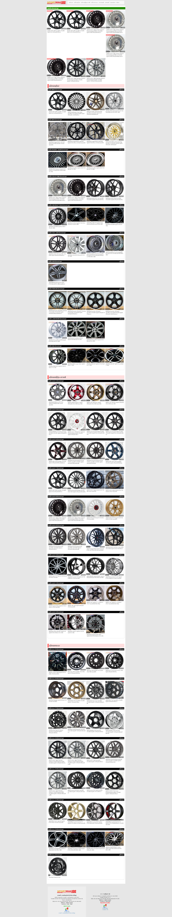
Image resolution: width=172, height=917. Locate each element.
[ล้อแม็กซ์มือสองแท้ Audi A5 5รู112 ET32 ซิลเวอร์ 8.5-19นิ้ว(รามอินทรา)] (57, 272)
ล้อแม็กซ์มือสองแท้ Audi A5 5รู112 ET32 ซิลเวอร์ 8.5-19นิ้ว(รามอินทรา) (57, 283)
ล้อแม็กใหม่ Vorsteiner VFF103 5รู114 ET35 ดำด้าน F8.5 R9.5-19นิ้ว (76, 849)
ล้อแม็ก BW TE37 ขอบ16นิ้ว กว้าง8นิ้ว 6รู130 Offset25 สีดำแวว (114, 700)
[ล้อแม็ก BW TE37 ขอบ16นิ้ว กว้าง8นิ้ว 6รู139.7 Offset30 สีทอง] (76, 690)
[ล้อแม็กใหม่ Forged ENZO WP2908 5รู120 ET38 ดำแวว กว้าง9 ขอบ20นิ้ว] (95, 131)
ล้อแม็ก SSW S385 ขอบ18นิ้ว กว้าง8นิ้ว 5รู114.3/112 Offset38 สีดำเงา (75, 31)
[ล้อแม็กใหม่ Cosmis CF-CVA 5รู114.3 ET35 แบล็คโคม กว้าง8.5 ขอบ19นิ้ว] (114, 566)
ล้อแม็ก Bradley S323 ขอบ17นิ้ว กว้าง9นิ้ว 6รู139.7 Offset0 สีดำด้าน (95, 730)
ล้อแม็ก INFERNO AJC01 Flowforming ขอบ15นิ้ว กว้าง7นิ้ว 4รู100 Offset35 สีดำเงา (57, 433)
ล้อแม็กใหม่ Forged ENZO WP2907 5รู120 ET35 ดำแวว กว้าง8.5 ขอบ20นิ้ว (77, 142)
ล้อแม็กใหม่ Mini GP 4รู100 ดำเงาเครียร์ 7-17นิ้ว (114, 364)
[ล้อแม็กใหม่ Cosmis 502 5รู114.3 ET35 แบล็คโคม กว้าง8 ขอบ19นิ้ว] (76, 566)
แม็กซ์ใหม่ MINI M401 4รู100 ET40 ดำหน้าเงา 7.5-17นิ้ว (57, 366)
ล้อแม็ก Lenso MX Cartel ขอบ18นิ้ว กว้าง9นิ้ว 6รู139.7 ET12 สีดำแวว (95, 790)
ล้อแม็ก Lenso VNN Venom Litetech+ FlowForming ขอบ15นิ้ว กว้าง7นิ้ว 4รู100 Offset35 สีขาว (76, 433)
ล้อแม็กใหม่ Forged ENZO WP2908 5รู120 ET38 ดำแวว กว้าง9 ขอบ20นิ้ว (95, 142)
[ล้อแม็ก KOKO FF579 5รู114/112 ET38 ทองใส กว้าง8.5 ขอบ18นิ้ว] (114, 507)
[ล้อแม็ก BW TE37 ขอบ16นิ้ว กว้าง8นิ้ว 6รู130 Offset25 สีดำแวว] (114, 689)
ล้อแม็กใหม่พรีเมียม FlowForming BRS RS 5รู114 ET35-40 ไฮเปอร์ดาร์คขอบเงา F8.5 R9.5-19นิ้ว (95, 255)
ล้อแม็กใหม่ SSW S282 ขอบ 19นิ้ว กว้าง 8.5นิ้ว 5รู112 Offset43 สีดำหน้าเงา (57, 254)
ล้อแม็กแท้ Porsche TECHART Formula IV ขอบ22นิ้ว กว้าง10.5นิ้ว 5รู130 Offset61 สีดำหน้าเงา (77, 312)
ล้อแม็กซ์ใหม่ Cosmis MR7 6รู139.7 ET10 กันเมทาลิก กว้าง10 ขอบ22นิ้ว (94, 822)
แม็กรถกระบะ (94, 2)
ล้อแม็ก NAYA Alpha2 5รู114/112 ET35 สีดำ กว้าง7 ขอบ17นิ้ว (95, 490)
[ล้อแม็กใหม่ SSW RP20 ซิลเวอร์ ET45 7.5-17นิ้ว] (76, 244)
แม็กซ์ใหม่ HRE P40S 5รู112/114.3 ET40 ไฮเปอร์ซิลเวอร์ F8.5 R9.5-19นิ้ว (114, 111)
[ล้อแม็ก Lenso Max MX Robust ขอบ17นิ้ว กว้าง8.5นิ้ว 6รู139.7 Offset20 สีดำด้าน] (57, 719)
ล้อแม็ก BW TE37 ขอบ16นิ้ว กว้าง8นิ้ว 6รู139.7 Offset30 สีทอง (76, 701)
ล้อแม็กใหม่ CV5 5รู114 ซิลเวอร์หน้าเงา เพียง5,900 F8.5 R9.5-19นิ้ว (57, 849)
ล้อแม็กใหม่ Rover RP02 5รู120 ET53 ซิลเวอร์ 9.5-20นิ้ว (95, 340)
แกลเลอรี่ (107, 2)
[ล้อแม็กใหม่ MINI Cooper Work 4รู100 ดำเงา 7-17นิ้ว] (76, 355)
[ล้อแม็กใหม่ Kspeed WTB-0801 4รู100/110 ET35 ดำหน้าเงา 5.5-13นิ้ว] (95, 623)
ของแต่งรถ (112, 2)
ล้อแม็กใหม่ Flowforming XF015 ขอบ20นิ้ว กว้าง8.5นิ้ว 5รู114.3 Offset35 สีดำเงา (56, 548)
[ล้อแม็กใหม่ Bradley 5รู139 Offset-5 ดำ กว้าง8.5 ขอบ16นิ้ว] (57, 689)
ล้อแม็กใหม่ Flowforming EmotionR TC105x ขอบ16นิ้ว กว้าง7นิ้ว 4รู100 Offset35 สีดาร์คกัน (95, 462)
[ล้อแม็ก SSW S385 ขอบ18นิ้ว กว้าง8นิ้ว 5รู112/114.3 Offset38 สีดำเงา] (56, 19)
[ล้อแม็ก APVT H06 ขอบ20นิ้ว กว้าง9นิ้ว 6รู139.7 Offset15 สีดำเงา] (95, 749)
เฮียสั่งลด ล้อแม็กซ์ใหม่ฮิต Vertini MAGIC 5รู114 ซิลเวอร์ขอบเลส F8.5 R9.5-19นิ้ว (113, 848)
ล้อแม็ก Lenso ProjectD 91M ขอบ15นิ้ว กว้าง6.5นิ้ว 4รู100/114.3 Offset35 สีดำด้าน (96, 433)
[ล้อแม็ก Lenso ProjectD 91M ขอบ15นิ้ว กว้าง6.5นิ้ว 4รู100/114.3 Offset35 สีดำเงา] (114, 421)
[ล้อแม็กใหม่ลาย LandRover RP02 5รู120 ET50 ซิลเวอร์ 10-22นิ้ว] (76, 328)
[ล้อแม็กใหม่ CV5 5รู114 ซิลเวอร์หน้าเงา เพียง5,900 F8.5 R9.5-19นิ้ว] (57, 839)
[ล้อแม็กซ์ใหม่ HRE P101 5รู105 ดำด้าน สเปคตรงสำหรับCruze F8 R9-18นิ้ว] (95, 214)
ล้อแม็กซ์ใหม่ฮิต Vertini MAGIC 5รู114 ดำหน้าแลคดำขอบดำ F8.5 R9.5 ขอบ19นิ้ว (95, 576)
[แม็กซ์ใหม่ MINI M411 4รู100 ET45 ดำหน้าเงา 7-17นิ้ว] (95, 355)
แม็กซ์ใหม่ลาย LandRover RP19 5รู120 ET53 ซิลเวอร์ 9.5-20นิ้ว (57, 340)
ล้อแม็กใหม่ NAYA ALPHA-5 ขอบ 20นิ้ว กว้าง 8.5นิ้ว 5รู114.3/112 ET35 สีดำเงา (114, 547)
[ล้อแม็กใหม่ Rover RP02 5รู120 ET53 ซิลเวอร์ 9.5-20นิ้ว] (95, 329)
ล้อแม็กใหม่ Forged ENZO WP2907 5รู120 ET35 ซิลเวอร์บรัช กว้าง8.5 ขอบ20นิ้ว (57, 143)
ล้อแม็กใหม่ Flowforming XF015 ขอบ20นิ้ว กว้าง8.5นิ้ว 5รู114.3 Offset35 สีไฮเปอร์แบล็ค (75, 548)
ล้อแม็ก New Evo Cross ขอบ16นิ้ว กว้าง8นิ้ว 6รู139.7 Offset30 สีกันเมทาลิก (95, 702)
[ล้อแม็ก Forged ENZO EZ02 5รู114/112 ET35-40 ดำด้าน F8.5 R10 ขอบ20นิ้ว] (95, 537)
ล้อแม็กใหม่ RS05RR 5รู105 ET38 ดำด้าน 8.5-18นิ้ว (57, 227)
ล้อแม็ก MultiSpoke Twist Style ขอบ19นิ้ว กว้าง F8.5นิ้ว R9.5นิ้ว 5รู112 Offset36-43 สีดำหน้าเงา (76, 113)
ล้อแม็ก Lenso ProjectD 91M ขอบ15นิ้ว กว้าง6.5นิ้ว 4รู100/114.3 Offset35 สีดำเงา (115, 433)
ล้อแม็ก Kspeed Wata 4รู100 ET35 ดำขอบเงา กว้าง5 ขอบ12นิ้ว (57, 606)
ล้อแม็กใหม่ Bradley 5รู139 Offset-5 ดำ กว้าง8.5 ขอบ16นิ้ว (58, 700)
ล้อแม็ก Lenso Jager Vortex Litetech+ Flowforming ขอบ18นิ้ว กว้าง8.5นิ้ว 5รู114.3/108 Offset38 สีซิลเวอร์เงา (115, 31)
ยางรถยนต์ (101, 2)
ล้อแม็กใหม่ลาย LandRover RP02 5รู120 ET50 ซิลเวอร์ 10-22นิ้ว (75, 338)
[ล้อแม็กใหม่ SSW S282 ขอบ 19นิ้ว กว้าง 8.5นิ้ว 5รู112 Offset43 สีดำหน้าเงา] (57, 243)
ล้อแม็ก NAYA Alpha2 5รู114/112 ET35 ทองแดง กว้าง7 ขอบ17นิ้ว (114, 490)
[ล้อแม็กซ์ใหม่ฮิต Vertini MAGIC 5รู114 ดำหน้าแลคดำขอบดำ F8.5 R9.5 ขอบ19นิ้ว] (95, 566)
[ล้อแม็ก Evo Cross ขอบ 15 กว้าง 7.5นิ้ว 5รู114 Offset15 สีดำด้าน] (114, 660)
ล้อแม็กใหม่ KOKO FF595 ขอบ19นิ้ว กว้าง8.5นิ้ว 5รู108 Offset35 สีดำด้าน (114, 199)
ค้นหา (118, 2)
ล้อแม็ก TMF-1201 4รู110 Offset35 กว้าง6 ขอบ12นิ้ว (76, 606)
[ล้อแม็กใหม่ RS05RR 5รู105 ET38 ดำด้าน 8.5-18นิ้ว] (57, 216)
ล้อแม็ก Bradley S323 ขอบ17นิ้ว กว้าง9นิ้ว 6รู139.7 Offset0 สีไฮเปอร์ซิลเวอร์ (114, 732)
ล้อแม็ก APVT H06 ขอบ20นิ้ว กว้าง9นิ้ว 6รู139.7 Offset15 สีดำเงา (95, 760)
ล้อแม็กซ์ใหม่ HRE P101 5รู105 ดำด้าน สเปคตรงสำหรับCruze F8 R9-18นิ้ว (95, 223)
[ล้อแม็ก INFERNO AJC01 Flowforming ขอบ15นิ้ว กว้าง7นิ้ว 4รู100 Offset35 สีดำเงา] (57, 421)
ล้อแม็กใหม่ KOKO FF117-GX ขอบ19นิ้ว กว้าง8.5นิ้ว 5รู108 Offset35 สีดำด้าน (95, 199)
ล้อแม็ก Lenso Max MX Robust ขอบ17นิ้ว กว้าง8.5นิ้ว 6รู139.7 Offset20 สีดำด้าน (56, 731)
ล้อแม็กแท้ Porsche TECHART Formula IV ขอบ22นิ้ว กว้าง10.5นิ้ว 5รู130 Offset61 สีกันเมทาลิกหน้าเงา (58, 312)
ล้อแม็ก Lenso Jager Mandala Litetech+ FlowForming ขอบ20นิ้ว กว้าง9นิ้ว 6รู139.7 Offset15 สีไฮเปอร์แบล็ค (96, 79)
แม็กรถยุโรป (77, 2)
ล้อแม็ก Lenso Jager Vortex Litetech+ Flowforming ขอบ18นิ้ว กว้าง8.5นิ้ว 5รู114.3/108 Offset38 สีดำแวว (95, 31)
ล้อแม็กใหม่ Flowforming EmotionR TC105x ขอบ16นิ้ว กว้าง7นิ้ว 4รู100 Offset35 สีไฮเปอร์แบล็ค (76, 462)
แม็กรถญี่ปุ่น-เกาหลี (85, 2)
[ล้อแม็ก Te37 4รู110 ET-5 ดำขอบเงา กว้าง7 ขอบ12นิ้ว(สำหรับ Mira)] (95, 593)
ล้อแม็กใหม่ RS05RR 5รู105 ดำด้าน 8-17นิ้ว (114, 225)
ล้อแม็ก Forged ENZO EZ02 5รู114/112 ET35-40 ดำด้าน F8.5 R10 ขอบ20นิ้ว (95, 549)
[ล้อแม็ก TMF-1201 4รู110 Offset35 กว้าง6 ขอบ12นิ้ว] (76, 594)
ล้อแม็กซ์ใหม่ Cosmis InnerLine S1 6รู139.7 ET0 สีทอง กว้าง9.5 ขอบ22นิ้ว (76, 822)
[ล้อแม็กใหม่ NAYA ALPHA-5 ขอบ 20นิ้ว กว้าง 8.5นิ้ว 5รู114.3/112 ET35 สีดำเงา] (114, 536)
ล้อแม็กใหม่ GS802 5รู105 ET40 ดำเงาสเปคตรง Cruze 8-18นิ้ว (76, 223)
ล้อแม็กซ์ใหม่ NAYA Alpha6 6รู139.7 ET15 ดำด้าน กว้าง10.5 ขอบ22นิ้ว (57, 821)
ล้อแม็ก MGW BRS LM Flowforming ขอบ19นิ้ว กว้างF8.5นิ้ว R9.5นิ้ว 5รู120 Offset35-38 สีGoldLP (114, 143)
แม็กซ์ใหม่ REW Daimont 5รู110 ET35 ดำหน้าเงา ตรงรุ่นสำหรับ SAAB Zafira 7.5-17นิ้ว (57, 170)
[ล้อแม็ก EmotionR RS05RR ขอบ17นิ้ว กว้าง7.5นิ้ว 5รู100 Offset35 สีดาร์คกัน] (76, 479)
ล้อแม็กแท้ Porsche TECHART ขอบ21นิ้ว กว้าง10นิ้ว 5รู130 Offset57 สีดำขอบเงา (96, 312)
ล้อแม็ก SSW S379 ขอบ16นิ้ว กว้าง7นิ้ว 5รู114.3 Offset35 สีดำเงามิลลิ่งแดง (57, 462)
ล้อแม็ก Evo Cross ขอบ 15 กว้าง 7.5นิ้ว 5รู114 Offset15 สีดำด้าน (114, 671)
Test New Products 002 (54, 877)
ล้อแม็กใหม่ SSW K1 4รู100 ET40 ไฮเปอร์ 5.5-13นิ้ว (76, 631)
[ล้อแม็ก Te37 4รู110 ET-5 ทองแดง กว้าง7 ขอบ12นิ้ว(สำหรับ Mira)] (114, 593)
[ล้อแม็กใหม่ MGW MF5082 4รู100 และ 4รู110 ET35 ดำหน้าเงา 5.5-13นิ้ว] (57, 622)
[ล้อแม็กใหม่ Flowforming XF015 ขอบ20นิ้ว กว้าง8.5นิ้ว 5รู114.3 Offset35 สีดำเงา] (57, 536)
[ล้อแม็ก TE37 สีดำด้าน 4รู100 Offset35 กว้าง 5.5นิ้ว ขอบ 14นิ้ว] (114, 392)
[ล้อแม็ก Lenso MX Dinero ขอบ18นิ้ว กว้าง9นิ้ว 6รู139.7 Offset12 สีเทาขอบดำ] (76, 780)
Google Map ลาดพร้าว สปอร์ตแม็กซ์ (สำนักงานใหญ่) (67, 912)
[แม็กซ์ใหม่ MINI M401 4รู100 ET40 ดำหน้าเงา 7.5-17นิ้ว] (57, 356)
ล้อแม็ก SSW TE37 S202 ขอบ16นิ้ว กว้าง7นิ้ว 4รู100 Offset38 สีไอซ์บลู (114, 462)
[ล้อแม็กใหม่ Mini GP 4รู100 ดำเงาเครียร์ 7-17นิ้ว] (114, 355)
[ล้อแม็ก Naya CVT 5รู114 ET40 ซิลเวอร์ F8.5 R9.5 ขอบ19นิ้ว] (57, 565)
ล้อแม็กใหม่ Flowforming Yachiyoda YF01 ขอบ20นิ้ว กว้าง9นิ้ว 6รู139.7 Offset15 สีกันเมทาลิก (114, 760)
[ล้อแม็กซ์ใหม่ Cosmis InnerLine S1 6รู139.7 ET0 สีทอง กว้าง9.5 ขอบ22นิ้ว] (76, 811)
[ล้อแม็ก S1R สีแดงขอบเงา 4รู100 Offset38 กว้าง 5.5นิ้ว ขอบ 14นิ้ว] (76, 392)
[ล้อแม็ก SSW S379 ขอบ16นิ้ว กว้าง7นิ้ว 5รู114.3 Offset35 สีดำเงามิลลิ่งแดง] (57, 450)
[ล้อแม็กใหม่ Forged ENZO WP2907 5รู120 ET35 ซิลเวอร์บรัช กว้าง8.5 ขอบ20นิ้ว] (57, 131)
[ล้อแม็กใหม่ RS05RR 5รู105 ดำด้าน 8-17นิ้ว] (114, 215)
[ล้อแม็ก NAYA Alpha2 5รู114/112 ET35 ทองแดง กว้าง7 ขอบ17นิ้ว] (114, 479)
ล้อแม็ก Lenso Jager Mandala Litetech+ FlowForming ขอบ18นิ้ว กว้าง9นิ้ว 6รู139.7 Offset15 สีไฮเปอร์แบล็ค (57, 793)
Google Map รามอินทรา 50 (105, 909)
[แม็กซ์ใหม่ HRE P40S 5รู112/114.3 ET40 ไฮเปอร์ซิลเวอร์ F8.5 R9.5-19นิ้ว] (114, 100)
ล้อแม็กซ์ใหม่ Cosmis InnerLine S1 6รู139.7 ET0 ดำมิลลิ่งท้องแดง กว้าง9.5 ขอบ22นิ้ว (115, 823)
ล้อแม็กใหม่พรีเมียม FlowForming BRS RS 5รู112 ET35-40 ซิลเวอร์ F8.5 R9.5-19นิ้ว (114, 253)
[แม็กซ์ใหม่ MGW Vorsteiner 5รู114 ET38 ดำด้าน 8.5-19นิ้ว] (95, 839)
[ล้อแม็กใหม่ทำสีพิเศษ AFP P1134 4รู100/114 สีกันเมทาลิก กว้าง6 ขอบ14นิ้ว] (57, 392)
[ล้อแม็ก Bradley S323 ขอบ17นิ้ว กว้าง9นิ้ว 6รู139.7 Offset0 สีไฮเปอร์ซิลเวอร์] (114, 719)
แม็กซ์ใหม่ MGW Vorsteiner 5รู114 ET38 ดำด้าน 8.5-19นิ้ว (96, 849)
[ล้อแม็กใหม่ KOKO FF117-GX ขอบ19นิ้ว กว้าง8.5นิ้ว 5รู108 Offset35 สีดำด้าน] (95, 187)
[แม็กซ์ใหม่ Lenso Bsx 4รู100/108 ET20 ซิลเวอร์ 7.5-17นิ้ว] (76, 159)
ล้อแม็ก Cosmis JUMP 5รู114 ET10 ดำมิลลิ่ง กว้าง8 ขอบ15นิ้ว (57, 673)
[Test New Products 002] (57, 866)
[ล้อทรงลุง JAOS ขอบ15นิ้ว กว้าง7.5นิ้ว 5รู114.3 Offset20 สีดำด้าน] (76, 661)
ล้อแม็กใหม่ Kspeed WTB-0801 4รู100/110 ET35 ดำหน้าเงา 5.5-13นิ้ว (95, 635)
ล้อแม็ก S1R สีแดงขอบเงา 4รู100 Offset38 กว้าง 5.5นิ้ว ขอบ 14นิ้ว (75, 403)
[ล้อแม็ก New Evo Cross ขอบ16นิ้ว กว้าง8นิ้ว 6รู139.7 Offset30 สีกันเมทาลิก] (95, 690)
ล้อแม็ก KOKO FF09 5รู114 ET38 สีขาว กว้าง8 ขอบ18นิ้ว (95, 518)
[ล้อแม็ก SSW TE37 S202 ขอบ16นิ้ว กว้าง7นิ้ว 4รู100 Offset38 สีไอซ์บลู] (114, 450)
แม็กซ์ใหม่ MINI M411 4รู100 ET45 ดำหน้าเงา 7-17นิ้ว (96, 364)
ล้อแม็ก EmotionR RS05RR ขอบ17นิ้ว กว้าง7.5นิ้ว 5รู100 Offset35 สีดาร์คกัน (76, 491)
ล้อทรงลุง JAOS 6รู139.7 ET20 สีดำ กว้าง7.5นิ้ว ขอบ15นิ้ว (95, 671)
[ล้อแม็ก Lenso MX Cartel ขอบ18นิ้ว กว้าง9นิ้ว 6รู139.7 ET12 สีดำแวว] (95, 780)
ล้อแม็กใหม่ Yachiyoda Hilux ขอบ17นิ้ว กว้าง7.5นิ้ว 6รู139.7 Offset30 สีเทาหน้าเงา (77, 731)
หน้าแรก (71, 2)
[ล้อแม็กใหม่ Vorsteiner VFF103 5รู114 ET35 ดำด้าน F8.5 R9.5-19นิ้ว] (76, 839)
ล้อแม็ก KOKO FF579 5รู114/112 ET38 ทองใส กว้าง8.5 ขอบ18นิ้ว (114, 518)
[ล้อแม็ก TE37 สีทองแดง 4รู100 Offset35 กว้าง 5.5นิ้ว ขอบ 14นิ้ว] (95, 392)
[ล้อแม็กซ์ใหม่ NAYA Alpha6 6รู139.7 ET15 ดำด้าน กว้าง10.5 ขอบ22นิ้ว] (57, 810)
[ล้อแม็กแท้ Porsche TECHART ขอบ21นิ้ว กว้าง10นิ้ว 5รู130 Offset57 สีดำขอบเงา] (95, 300)
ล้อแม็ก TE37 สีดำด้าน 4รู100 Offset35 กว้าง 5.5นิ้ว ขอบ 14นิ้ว (115, 403)
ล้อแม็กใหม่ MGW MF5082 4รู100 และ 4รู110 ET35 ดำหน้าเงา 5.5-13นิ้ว (57, 631)
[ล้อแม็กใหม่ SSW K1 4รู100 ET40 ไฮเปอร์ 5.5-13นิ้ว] (76, 622)
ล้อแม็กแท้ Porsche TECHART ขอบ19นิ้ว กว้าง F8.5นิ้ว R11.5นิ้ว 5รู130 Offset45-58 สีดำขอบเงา (114, 312)
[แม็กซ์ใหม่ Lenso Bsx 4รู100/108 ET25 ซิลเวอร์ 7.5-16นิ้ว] (95, 159)
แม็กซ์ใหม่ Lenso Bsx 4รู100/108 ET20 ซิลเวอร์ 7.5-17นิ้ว (77, 168)
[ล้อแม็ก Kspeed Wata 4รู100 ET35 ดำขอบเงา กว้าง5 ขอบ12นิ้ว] (57, 594)
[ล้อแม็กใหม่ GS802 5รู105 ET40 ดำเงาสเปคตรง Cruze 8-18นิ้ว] (76, 214)
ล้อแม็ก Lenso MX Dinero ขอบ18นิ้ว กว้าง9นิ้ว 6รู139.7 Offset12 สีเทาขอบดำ (76, 791)
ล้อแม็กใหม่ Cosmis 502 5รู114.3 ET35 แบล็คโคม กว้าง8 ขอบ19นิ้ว (76, 577)
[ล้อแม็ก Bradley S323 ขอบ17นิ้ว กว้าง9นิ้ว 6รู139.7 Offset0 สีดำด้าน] (95, 719)
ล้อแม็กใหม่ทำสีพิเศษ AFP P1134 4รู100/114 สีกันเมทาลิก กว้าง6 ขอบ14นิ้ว (56, 403)
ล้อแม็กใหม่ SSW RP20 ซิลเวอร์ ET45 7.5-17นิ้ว (76, 255)
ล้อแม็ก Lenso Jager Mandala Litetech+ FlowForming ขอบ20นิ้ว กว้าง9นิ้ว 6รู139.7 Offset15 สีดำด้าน (76, 79)
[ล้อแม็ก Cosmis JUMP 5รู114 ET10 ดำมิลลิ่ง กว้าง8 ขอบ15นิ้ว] (57, 661)
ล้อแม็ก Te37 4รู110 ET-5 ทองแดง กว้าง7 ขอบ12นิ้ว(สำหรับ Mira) (113, 603)
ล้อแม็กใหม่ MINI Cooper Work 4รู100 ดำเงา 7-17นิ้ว (76, 364)
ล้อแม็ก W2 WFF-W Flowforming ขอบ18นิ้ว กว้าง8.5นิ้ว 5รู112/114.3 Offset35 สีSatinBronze (94, 113)
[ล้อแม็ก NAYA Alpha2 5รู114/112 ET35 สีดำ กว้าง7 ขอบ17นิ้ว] (95, 479)
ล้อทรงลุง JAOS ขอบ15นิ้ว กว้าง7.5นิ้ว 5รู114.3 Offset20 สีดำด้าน (76, 672)
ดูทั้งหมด (121, 89)
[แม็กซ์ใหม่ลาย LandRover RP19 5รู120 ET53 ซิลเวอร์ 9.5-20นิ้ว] (57, 329)
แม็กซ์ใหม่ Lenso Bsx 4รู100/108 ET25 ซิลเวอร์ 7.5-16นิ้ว (95, 168)
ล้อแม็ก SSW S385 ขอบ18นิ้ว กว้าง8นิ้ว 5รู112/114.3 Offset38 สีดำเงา (56, 31)
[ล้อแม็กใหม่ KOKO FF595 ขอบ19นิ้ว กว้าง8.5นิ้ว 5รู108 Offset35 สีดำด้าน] (114, 187)
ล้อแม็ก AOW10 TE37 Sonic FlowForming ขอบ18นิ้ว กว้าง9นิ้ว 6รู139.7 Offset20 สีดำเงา (113, 792)
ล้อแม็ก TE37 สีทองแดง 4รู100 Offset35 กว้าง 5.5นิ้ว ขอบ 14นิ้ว (94, 403)
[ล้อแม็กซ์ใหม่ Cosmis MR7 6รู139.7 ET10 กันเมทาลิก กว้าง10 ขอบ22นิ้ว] (95, 811)
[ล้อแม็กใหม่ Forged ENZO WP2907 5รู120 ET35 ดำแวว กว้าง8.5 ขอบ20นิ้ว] (76, 131)
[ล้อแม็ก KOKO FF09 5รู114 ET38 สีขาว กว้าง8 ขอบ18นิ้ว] (95, 507)
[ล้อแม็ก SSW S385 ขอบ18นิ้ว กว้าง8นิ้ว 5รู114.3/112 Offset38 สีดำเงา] (76, 19)
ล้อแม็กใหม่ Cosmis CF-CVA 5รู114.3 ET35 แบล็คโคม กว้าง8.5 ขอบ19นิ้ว (114, 577)
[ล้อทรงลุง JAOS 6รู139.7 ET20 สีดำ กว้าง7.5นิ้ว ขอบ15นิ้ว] (95, 660)
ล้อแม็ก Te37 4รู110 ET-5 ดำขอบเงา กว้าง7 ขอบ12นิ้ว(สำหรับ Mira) (95, 603)
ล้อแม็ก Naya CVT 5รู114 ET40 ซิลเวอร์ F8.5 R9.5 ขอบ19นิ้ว (58, 576)
